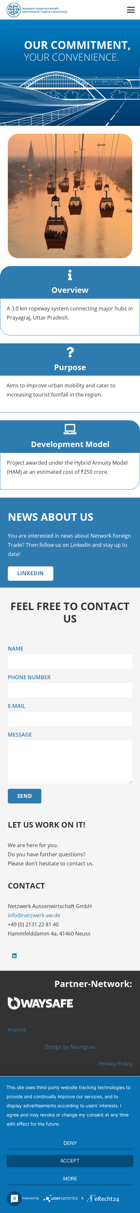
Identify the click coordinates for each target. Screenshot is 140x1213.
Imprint (17, 1029)
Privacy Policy (115, 1063)
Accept (70, 1161)
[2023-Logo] (36, 10)
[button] (131, 10)
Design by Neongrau (70, 1046)
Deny (70, 1143)
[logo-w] (70, 1003)
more (70, 1179)
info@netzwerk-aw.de (34, 915)
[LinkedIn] (14, 955)
